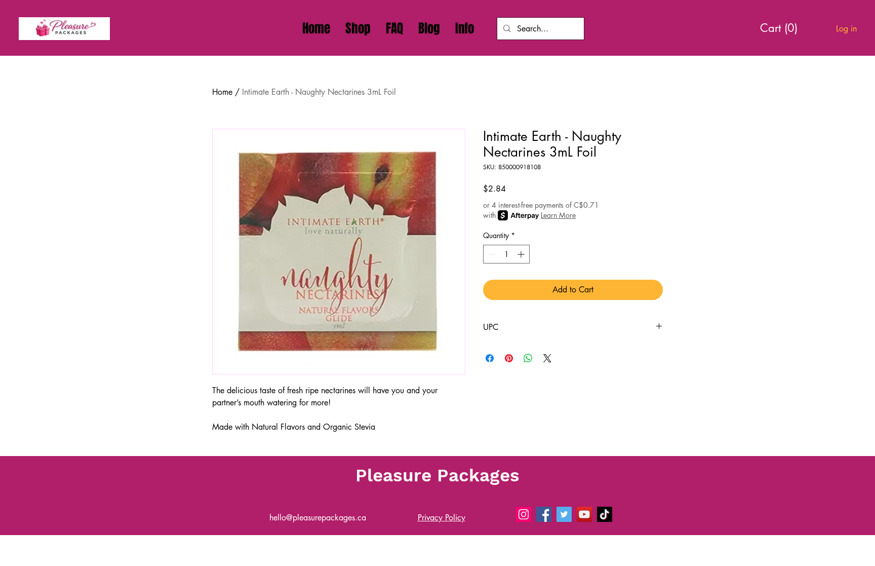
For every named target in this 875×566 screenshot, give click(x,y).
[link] (782, 27)
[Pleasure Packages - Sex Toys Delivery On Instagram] (523, 514)
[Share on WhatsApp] (528, 358)
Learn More (558, 215)
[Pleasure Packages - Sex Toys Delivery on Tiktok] (604, 514)
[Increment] (521, 254)
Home (222, 92)
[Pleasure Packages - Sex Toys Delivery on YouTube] (584, 514)
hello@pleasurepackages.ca (317, 517)
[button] (465, 28)
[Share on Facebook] (490, 358)
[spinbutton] (506, 254)
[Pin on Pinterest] (509, 358)
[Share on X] (547, 358)
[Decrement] (491, 254)
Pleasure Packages (437, 475)
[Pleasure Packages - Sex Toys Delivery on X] (564, 514)
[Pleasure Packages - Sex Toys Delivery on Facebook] (543, 514)
